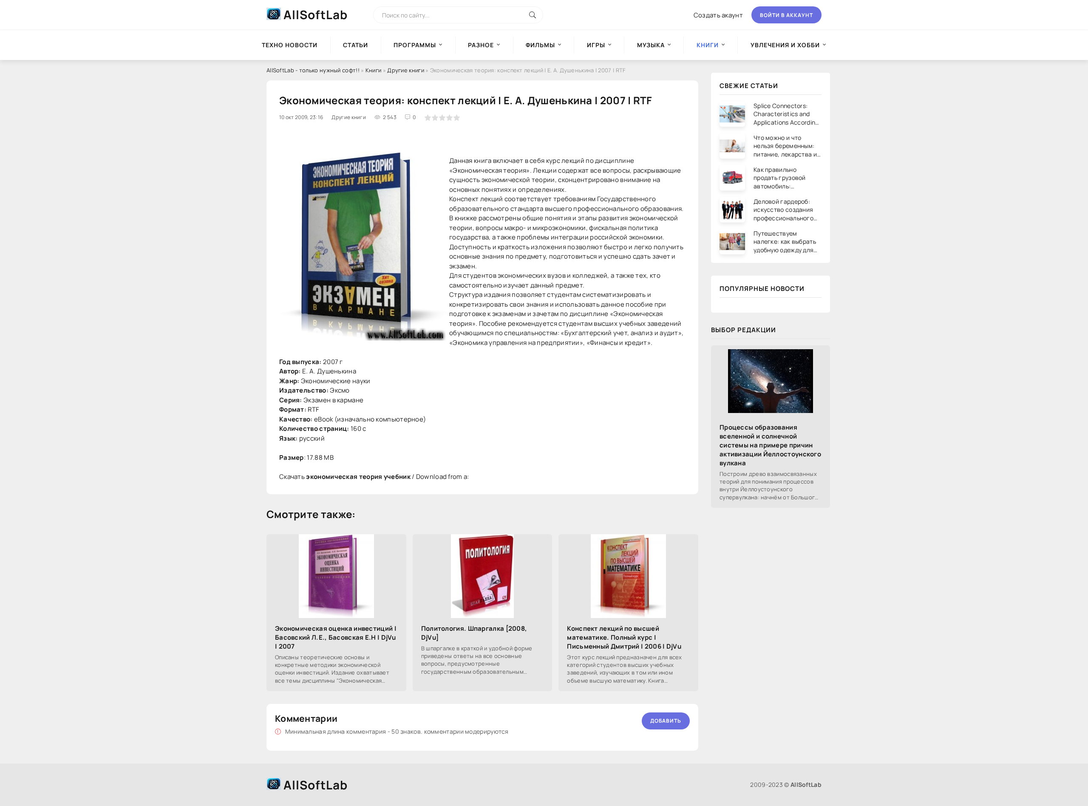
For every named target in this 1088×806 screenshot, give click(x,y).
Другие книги (405, 70)
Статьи (355, 45)
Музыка (651, 45)
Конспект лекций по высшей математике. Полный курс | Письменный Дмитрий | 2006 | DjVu (624, 637)
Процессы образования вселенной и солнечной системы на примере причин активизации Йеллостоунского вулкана (770, 445)
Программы (415, 45)
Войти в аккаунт (786, 15)
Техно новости (289, 45)
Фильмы (540, 45)
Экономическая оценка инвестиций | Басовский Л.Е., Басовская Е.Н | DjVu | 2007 (336, 637)
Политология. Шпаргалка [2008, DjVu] (474, 633)
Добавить (665, 720)
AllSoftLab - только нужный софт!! (313, 70)
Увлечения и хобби (785, 45)
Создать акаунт (718, 15)
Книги (374, 70)
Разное (481, 45)
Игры (596, 45)
